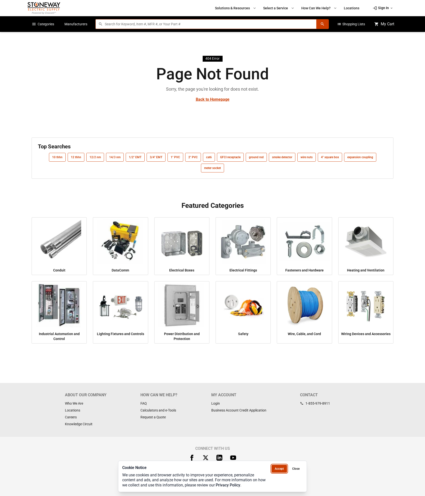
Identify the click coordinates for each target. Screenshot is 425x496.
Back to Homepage (212, 99)
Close (296, 468)
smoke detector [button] (282, 157)
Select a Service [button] (279, 8)
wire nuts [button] (307, 157)
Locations (72, 410)
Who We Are (74, 403)
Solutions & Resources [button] (236, 8)
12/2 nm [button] (95, 157)
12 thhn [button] (76, 157)
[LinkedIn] (219, 458)
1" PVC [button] (175, 157)
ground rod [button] (256, 157)
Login (215, 403)
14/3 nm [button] (115, 157)
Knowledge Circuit (78, 424)
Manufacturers (75, 24)
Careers (71, 417)
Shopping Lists (351, 24)
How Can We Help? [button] (319, 8)
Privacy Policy (228, 485)
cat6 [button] (209, 157)
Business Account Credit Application (238, 410)
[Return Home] (44, 8)
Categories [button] (43, 24)
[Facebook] (192, 458)
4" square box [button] (330, 157)
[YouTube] (233, 458)
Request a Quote (153, 417)
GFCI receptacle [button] (230, 157)
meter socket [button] (212, 168)
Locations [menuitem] (351, 8)
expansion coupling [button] (360, 157)
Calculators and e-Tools (158, 410)
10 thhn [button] (57, 157)
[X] (206, 458)
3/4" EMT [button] (156, 157)
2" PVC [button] (193, 157)
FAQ (143, 403)
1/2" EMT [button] (135, 157)
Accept (279, 468)
